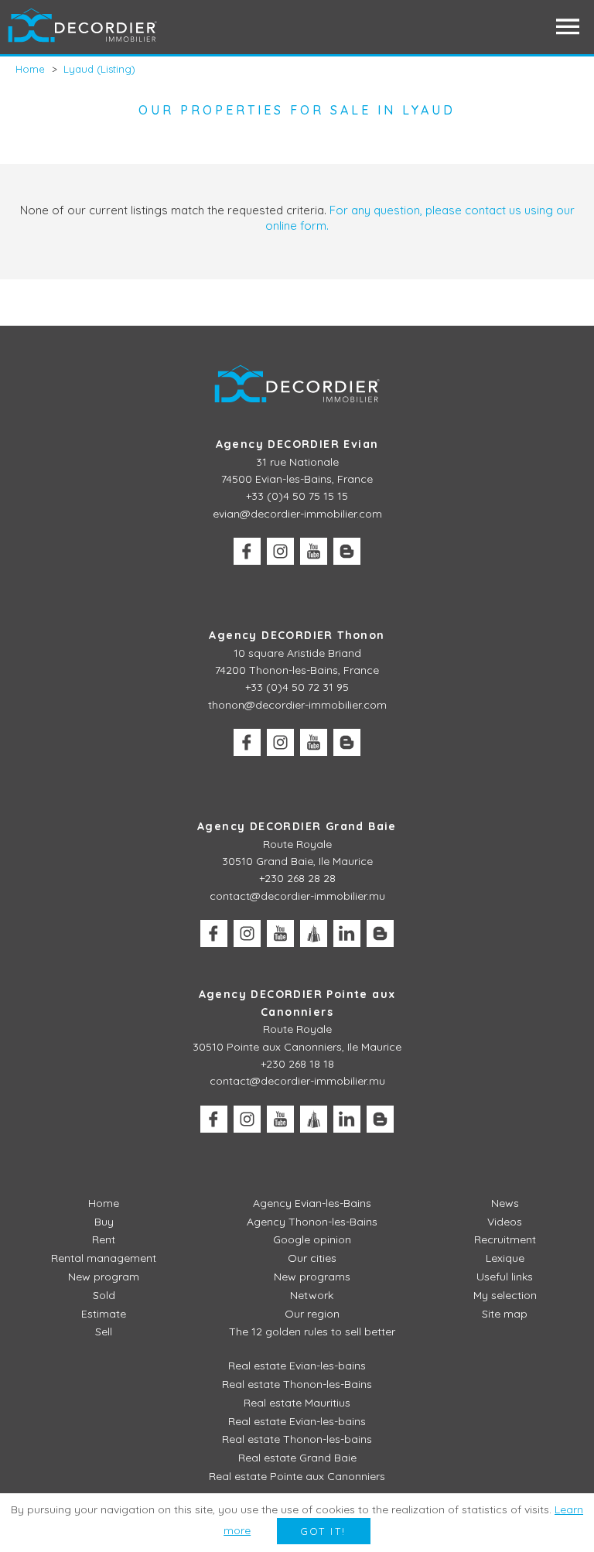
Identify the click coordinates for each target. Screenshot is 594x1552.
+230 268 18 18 (297, 1064)
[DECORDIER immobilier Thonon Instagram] (280, 742)
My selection (505, 1295)
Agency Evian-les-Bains (312, 1203)
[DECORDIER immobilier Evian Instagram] (280, 551)
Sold (104, 1295)
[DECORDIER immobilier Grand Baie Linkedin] (346, 933)
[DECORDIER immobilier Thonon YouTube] (313, 742)
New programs (312, 1277)
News (505, 1203)
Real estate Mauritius (297, 1403)
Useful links (504, 1277)
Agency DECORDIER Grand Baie (297, 826)
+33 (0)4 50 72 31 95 (297, 687)
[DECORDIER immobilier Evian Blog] (346, 551)
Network (311, 1295)
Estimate (103, 1314)
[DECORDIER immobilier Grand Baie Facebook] (213, 933)
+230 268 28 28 (297, 878)
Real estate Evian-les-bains (297, 1366)
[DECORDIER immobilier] (83, 27)
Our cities (312, 1258)
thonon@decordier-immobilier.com (297, 705)
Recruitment (505, 1239)
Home (103, 1203)
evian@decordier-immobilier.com (297, 514)
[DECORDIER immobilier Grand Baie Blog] (380, 933)
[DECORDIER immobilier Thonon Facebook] (247, 742)
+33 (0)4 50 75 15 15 (297, 496)
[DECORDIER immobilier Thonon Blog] (346, 742)
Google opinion (312, 1239)
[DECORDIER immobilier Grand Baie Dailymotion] (313, 933)
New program (103, 1277)
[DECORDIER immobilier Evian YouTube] (313, 551)
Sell (103, 1331)
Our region (312, 1314)
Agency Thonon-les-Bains (312, 1222)
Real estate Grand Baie (297, 1458)
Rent (103, 1239)
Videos (504, 1222)
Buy (104, 1222)
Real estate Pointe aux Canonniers (297, 1476)
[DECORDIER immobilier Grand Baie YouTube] (280, 933)
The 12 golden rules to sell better (312, 1331)
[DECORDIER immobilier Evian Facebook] (247, 551)
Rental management (103, 1258)
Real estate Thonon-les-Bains (297, 1384)
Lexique (505, 1258)
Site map (504, 1314)
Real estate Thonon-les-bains (297, 1439)
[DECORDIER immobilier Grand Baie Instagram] (247, 933)
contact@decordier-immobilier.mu (297, 896)
